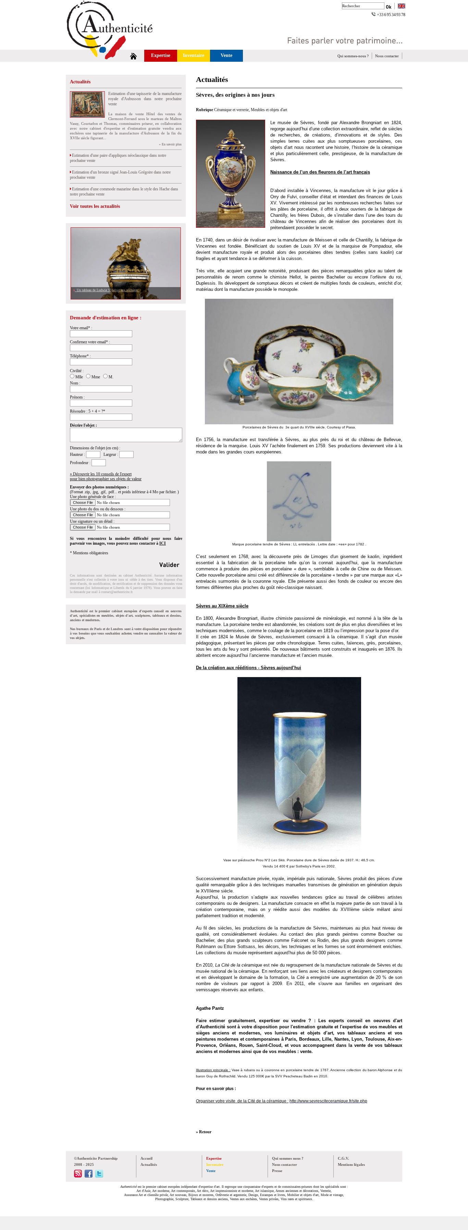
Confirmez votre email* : (90, 342)
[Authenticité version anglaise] (401, 7)
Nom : (75, 383)
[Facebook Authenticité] (89, 1176)
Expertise (160, 55)
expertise (351, 1026)
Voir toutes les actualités (95, 206)
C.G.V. (343, 1158)
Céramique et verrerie (231, 109)
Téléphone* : (80, 356)
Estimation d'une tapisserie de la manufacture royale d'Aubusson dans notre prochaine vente (145, 98)
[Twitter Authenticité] (99, 1176)
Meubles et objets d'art (269, 109)
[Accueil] (133, 56)
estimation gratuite (313, 1026)
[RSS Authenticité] (78, 1176)
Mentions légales (351, 1164)
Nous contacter (387, 56)
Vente (226, 55)
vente (305, 1051)
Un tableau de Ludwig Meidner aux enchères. (107, 290)
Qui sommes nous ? (288, 1158)
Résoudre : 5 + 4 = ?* (87, 411)
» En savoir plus (170, 144)
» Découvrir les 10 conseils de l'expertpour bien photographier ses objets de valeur (105, 476)
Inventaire (193, 55)
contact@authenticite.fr (116, 592)
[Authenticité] (117, 48)
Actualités (80, 81)
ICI (162, 543)
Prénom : (77, 397)
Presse (277, 1171)
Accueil (146, 1158)
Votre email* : (81, 328)
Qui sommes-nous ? (353, 56)
